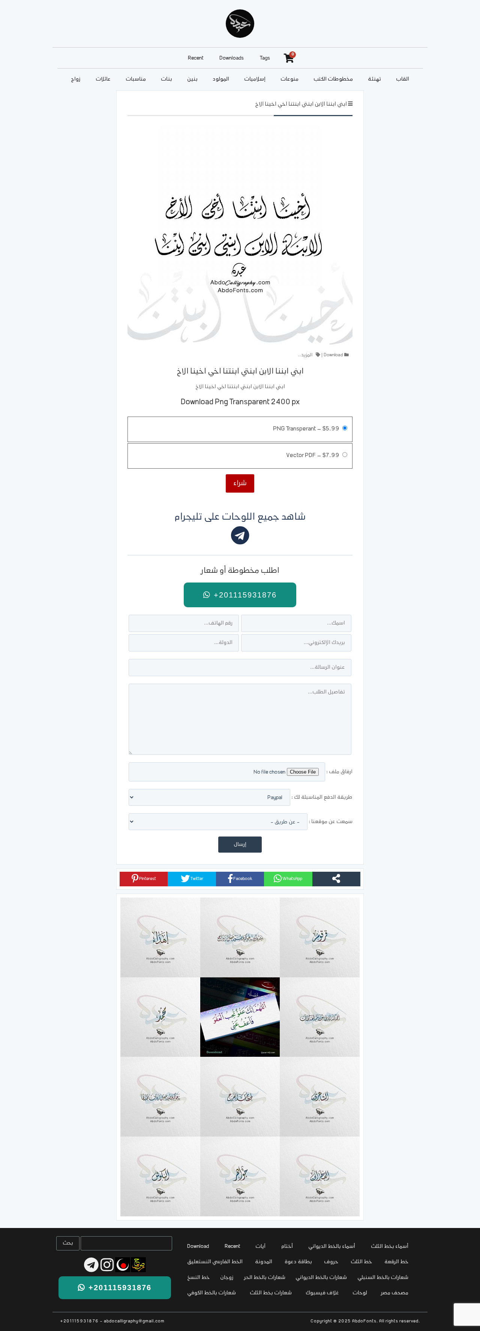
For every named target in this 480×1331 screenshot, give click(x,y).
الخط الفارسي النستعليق (215, 1261)
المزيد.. (305, 355)
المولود (221, 79)
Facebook (242, 879)
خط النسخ (198, 1277)
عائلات (103, 79)
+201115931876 (244, 595)
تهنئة (374, 79)
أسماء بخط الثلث (389, 1246)
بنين (192, 79)
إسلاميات (255, 79)
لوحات (359, 1293)
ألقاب (402, 79)
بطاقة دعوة (298, 1261)
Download (333, 355)
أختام (287, 1246)
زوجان (227, 1277)
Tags (265, 58)
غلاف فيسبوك (322, 1293)
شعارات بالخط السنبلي (382, 1277)
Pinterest (147, 879)
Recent (195, 58)
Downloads (231, 58)
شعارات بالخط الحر (264, 1277)
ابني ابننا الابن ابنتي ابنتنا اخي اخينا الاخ (301, 104)
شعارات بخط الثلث (271, 1293)
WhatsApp (292, 879)
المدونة (263, 1261)
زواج (76, 79)
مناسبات (136, 79)
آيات (260, 1246)
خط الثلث (361, 1261)
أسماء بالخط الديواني (331, 1246)
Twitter (196, 879)
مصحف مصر (394, 1293)
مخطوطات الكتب (333, 79)
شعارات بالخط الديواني (321, 1277)
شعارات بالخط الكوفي (211, 1293)
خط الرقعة (396, 1261)
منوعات (289, 79)
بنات (166, 79)
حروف (331, 1261)
